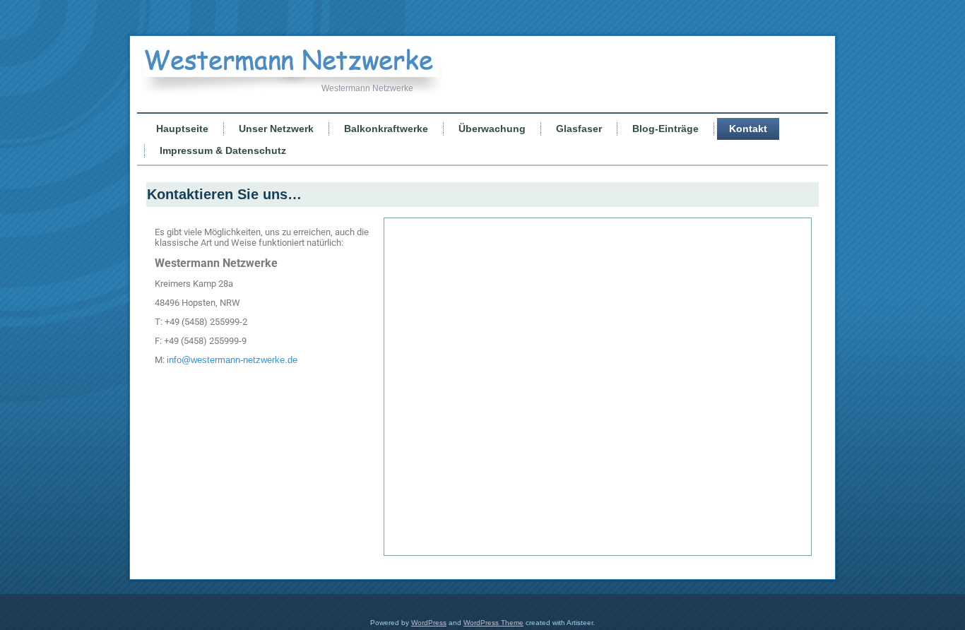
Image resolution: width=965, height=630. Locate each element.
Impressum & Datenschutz (223, 150)
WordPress (428, 622)
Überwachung (492, 128)
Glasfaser (579, 128)
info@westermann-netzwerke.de (232, 360)
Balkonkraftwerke (386, 128)
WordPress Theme (493, 622)
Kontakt (748, 128)
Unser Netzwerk (276, 128)
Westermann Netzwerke (367, 88)
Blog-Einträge (665, 128)
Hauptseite (182, 128)
